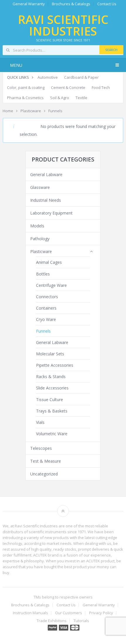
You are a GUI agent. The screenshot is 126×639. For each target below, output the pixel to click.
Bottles (43, 274)
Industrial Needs (45, 200)
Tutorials (81, 621)
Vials (40, 422)
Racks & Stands (51, 376)
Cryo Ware (46, 319)
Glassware (40, 187)
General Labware (46, 174)
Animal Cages (49, 262)
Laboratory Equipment (51, 213)
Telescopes (41, 448)
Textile (81, 97)
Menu (16, 65)
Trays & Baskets (51, 411)
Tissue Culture (49, 399)
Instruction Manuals (30, 613)
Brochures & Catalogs (71, 4)
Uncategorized (44, 474)
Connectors (47, 296)
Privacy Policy (101, 613)
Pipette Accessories (54, 365)
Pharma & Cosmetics (25, 97)
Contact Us (106, 4)
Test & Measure (45, 461)
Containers (46, 308)
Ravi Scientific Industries (63, 25)
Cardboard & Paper (81, 77)
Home (8, 110)
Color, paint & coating (26, 87)
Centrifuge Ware (51, 285)
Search (111, 50)
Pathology (40, 238)
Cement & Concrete (68, 87)
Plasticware (31, 110)
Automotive (48, 77)
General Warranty (29, 4)
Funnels (43, 331)
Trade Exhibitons (52, 621)
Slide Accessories (52, 388)
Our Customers (68, 613)
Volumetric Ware (51, 433)
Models (37, 226)
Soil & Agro (59, 97)
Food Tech (101, 87)
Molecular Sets (50, 354)
